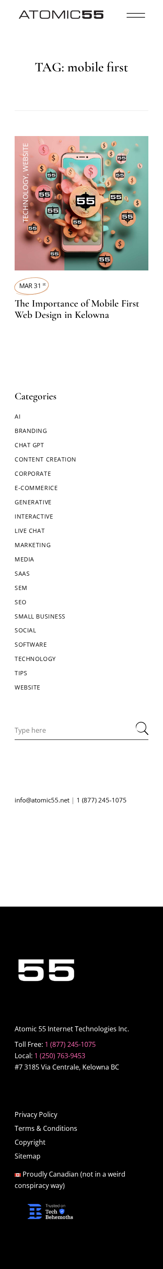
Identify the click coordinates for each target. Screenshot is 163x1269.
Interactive (34, 516)
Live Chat (30, 531)
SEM (21, 588)
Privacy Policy (36, 1114)
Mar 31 (32, 285)
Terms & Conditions (46, 1128)
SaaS (22, 573)
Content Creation (45, 459)
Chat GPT (29, 445)
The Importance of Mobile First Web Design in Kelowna (77, 309)
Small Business (40, 616)
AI (17, 416)
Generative (33, 502)
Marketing (33, 545)
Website (25, 157)
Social (25, 630)
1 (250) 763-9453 (59, 1055)
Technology (25, 199)
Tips (21, 673)
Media (24, 559)
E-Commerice (36, 488)
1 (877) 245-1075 (101, 800)
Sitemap (28, 1156)
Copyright (30, 1142)
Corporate (33, 473)
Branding (31, 431)
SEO (21, 602)
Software (31, 644)
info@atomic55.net (42, 800)
